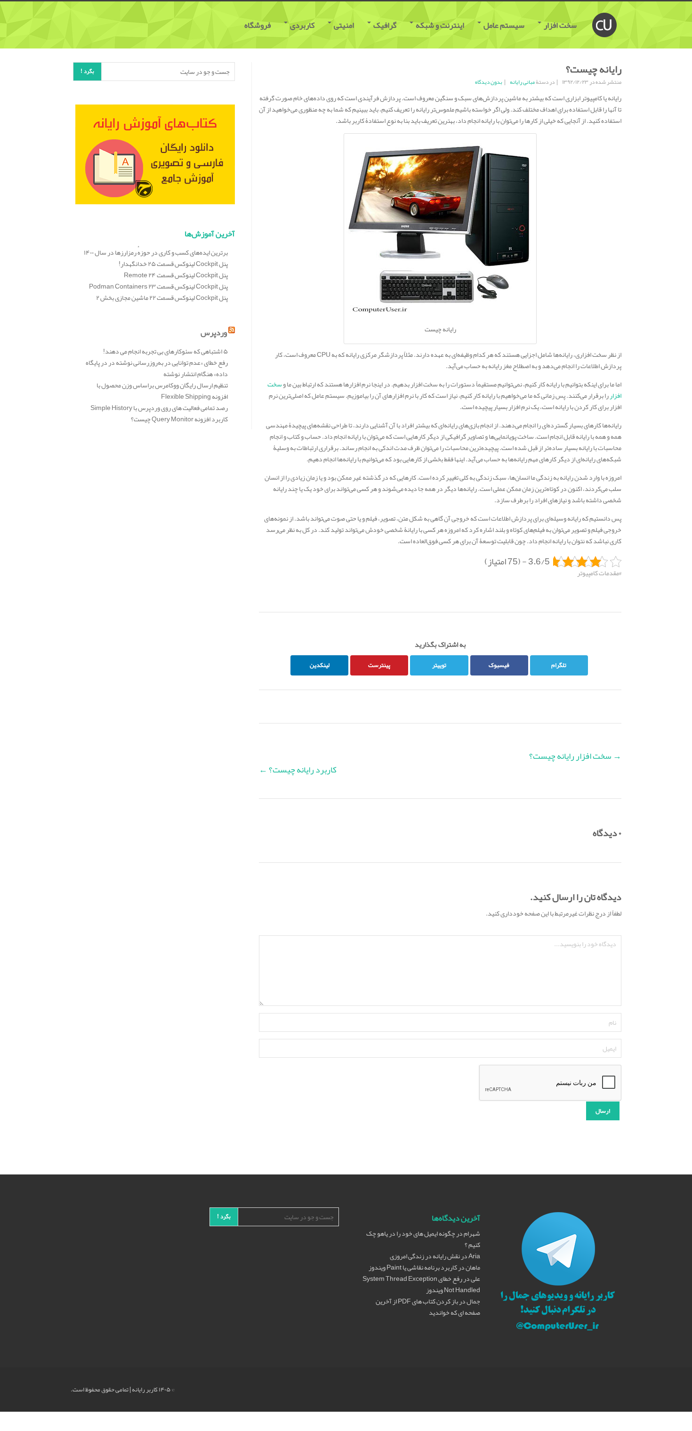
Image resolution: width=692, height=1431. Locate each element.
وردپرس (214, 332)
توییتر (439, 665)
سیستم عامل (504, 25)
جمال (473, 1301)
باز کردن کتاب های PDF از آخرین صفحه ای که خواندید (428, 1306)
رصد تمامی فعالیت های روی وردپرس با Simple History (159, 407)
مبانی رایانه (522, 82)
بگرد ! (87, 71)
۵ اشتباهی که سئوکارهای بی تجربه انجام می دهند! (165, 351)
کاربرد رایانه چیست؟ (298, 769)
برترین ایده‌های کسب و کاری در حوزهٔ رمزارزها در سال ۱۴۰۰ (156, 252)
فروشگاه (258, 25)
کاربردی (302, 25)
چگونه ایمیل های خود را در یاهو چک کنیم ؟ (423, 1239)
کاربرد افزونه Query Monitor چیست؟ (179, 419)
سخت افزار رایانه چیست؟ (575, 756)
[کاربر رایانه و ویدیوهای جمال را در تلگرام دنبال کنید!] (557, 1272)
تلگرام (558, 665)
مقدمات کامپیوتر (598, 572)
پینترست (379, 665)
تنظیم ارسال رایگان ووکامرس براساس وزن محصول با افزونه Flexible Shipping (162, 390)
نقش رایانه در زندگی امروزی (425, 1255)
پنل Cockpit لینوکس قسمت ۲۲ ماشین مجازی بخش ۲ (162, 297)
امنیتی (343, 25)
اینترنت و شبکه (440, 25)
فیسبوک (499, 665)
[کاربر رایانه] (604, 13)
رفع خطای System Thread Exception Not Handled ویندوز (421, 1284)
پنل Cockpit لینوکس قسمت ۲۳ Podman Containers (158, 286)
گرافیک (385, 25)
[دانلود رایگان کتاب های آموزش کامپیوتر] (155, 156)
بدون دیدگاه (488, 82)
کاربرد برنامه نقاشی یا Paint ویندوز (413, 1267)
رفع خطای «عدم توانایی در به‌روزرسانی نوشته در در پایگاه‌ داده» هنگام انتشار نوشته (157, 368)
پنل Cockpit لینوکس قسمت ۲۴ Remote (176, 274)
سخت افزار (560, 25)
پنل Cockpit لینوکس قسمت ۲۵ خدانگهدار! (173, 263)
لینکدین (320, 665)
